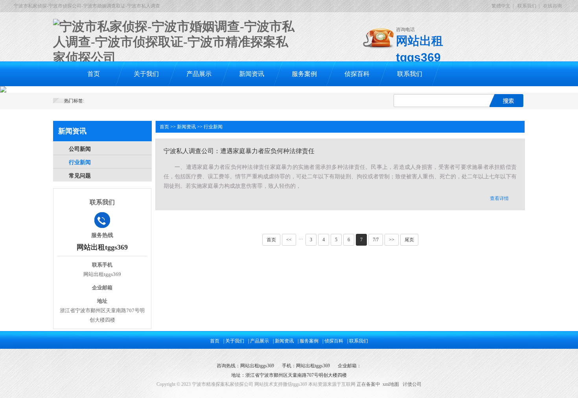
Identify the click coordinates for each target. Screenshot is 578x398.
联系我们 (526, 6)
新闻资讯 (251, 73)
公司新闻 (80, 149)
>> (391, 240)
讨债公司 (412, 384)
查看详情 (499, 198)
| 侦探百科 (332, 341)
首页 (93, 73)
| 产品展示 (258, 341)
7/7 (376, 240)
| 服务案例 (308, 341)
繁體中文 (500, 6)
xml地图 (391, 384)
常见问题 (80, 176)
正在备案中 (368, 384)
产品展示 (199, 73)
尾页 (409, 240)
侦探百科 (357, 73)
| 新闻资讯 (283, 341)
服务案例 (304, 73)
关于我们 (146, 73)
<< (289, 240)
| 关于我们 (233, 341)
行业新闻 (80, 162)
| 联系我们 (357, 341)
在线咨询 (552, 6)
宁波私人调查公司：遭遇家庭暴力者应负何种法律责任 (239, 151)
